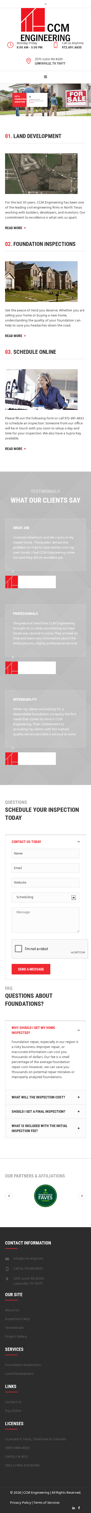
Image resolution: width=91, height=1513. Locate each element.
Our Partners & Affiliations (35, 1175)
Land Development (19, 1374)
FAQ (8, 988)
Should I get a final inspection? (38, 1111)
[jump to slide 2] (48, 111)
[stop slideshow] (54, 111)
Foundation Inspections (23, 1365)
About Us (12, 1310)
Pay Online (13, 1411)
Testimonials (14, 1328)
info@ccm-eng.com (28, 1259)
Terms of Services (46, 1503)
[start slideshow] (37, 111)
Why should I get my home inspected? (33, 1030)
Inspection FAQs (17, 1319)
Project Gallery (16, 1337)
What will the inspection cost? (38, 1097)
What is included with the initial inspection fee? (39, 1128)
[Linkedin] (74, 1508)
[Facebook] (79, 1508)
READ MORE (15, 228)
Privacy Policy (20, 1503)
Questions (16, 802)
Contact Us (13, 1402)
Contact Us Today (26, 842)
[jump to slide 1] (43, 111)
